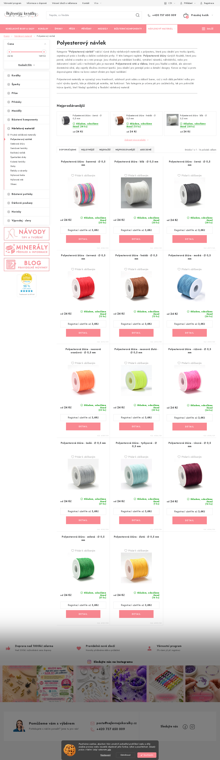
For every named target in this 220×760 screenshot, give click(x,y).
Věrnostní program (12, 3)
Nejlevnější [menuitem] (87, 149)
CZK (170, 3)
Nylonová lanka (17, 175)
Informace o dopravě (37, 3)
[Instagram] (192, 726)
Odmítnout (125, 755)
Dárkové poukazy (22, 203)
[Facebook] (185, 726)
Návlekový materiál (23, 128)
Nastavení (105, 755)
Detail (83, 239)
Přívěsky (16, 102)
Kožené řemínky (17, 161)
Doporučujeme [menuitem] (67, 149)
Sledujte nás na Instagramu (113, 662)
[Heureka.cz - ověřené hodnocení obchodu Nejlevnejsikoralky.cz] (27, 285)
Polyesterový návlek (21, 139)
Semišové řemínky (18, 148)
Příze (15, 93)
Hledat (137, 15)
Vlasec (13, 184)
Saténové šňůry (17, 143)
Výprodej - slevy (21, 220)
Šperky (16, 84)
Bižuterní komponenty (25, 119)
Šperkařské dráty (18, 157)
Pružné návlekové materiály (23, 134)
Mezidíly (17, 110)
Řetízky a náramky (18, 170)
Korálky (16, 75)
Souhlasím (148, 755)
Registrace (209, 3)
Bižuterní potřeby (22, 194)
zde (109, 749)
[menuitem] (20, 28)
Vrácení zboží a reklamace (64, 3)
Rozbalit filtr (25, 64)
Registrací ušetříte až (83, 230)
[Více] (207, 28)
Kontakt (85, 3)
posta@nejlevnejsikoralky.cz (117, 723)
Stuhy (13, 166)
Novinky (16, 211)
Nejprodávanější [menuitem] (125, 149)
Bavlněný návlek (17, 152)
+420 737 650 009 (164, 15)
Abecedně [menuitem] (146, 149)
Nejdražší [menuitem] (105, 149)
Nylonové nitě (16, 179)
